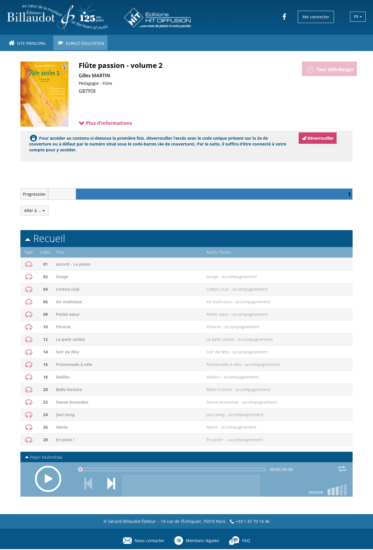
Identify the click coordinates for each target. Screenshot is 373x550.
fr (357, 16)
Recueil (48, 238)
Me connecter (315, 17)
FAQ (246, 540)
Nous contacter (149, 540)
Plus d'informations (108, 123)
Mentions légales (202, 540)
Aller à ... (33, 210)
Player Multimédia (45, 457)
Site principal (31, 43)
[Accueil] (99, 17)
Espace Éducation (84, 43)
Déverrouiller (320, 138)
